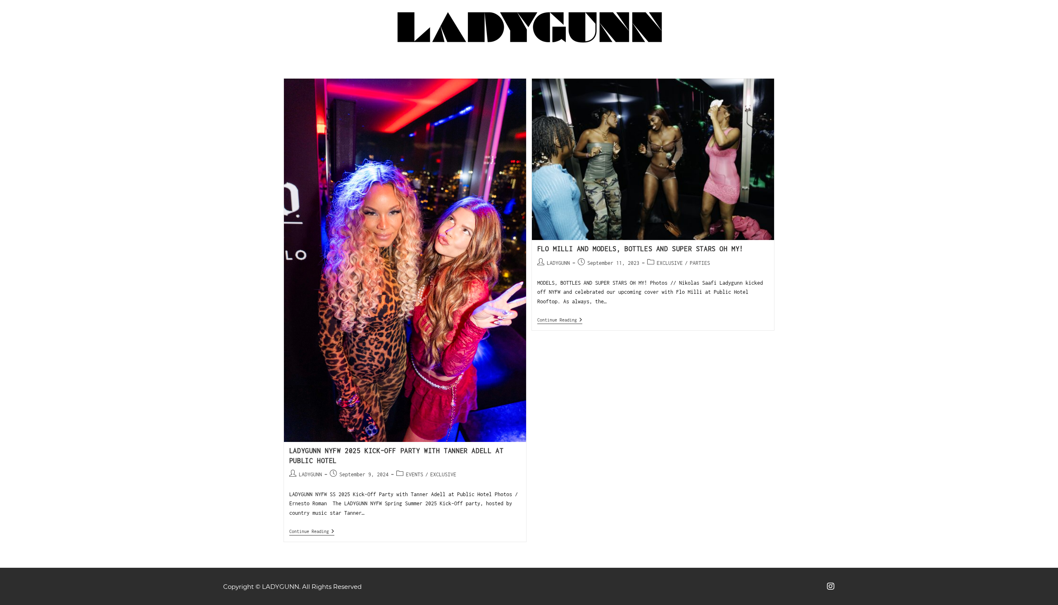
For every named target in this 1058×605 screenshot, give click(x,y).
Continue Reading (311, 531)
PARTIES (700, 263)
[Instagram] (831, 586)
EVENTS (414, 474)
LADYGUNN (310, 474)
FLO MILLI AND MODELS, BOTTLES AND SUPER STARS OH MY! (640, 248)
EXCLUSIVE (443, 474)
